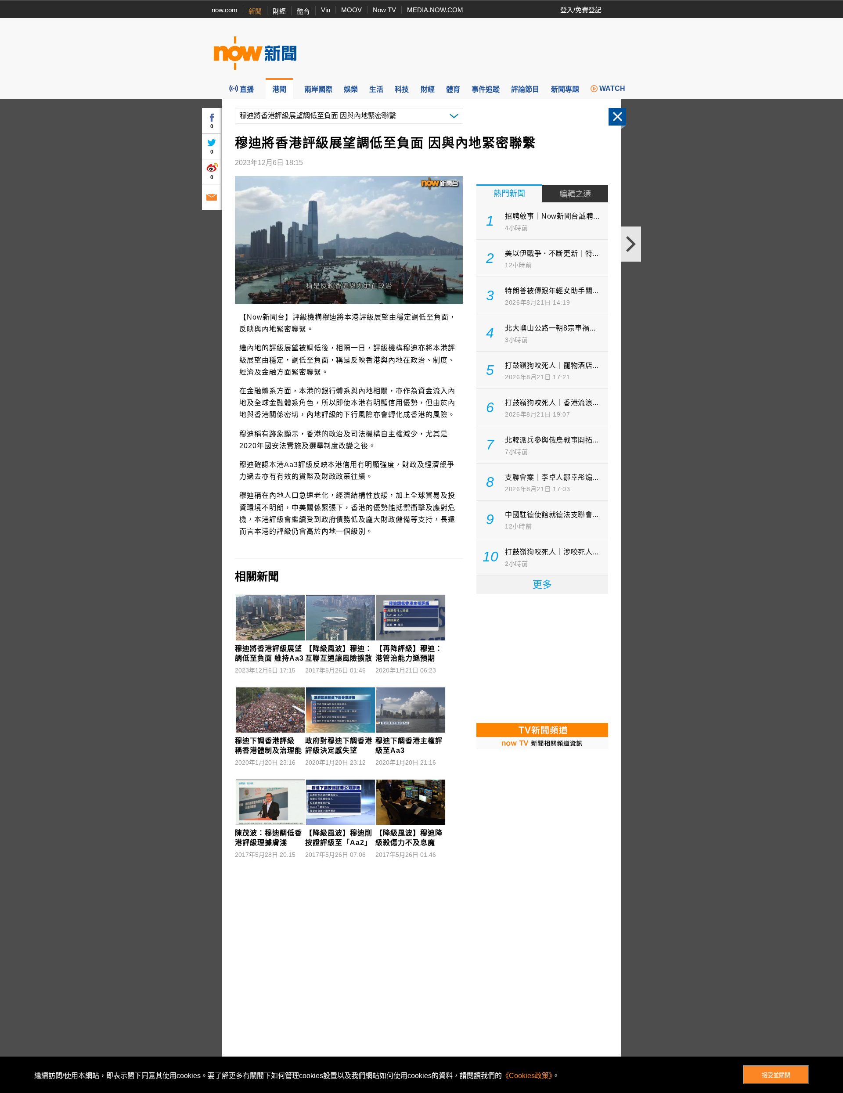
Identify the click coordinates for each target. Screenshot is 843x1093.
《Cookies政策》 (527, 1075)
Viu (325, 10)
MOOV (351, 10)
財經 (279, 11)
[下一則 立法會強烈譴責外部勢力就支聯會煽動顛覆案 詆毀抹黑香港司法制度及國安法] (631, 244)
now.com (225, 10)
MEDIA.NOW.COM (435, 10)
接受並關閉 (776, 1075)
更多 (542, 584)
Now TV (384, 10)
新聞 (255, 11)
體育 (303, 11)
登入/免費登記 (581, 10)
